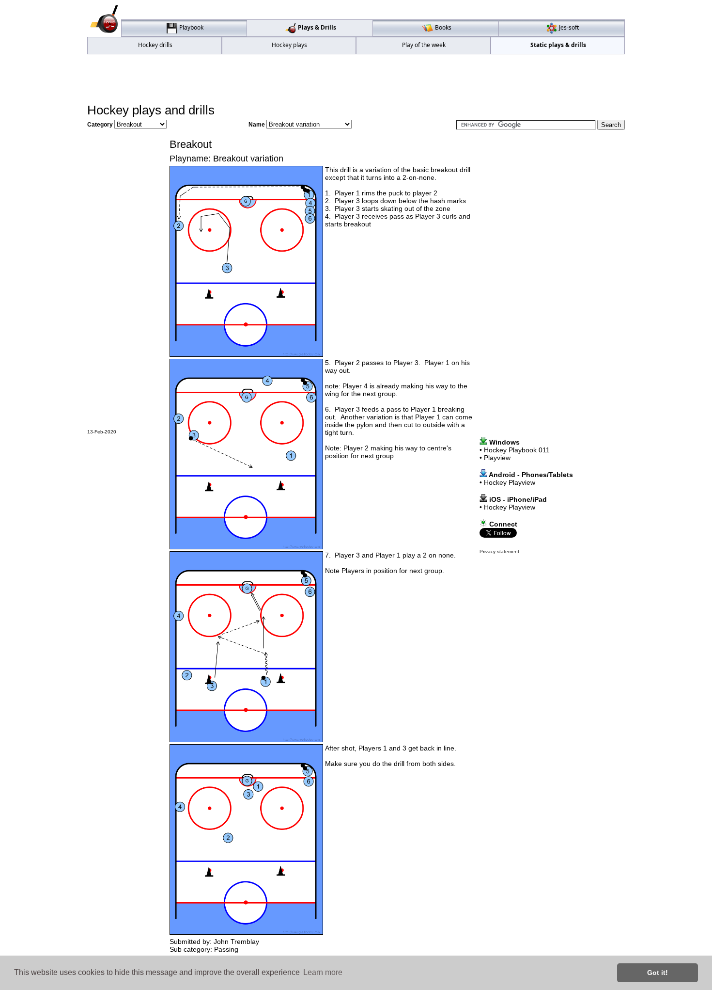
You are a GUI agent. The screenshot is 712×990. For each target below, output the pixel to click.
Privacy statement (499, 551)
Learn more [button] (322, 972)
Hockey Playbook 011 (517, 450)
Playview (497, 458)
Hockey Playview (509, 482)
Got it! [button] (657, 972)
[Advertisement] (356, 78)
